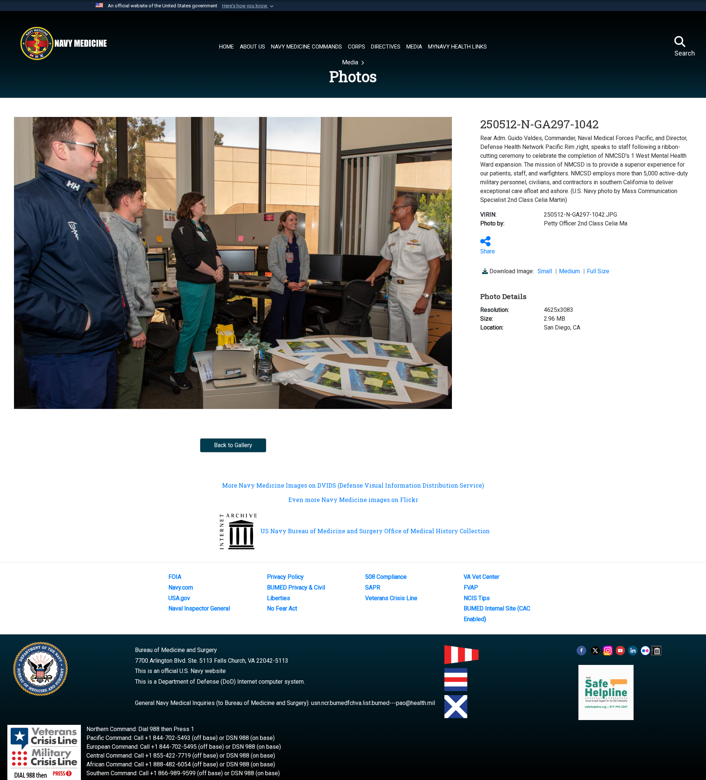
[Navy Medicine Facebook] (581, 650)
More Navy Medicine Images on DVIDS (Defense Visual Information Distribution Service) (353, 485)
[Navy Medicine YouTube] (620, 650)
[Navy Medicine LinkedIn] (633, 650)
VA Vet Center (481, 576)
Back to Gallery (233, 445)
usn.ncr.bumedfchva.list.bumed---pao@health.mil (373, 702)
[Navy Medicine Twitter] (595, 650)
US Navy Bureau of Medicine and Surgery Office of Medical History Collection (375, 531)
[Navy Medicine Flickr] (645, 650)
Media (351, 62)
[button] (248, 6)
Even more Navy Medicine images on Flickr (353, 499)
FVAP (471, 587)
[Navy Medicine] (63, 43)
